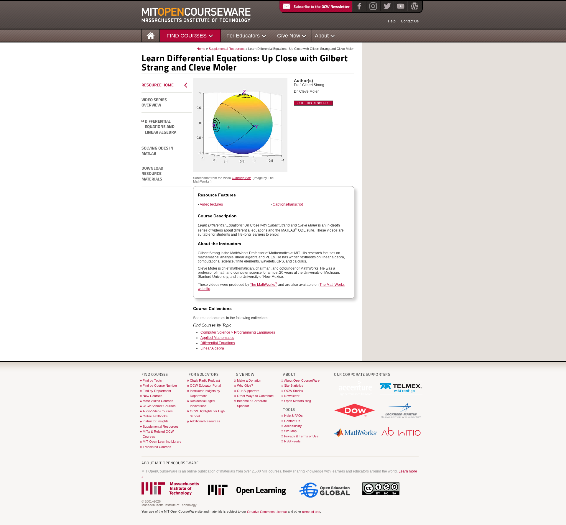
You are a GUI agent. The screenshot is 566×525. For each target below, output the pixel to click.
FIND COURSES (187, 35)
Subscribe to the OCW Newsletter (322, 6)
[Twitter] (386, 10)
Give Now (288, 35)
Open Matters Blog (297, 401)
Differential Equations (217, 343)
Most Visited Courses (158, 401)
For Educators (243, 35)
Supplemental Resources (227, 48)
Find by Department (157, 391)
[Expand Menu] (142, 121)
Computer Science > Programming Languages (237, 332)
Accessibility (293, 426)
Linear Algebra (212, 348)
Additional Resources (205, 421)
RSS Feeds (292, 441)
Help (392, 21)
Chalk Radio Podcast (205, 380)
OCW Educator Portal (205, 385)
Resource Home (158, 85)
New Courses (152, 396)
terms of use (311, 511)
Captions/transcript (288, 204)
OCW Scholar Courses (159, 406)
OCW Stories (293, 391)
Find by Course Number (160, 385)
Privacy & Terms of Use (301, 436)
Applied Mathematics (217, 338)
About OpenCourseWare (302, 380)
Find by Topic (152, 380)
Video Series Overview (154, 102)
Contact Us (410, 21)
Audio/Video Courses (158, 411)
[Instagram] (372, 10)
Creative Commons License (267, 511)
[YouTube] (400, 10)
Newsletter (292, 396)
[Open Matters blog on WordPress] (414, 10)
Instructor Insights (156, 421)
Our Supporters (248, 391)
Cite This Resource (313, 103)
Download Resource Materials (152, 173)
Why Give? (245, 385)
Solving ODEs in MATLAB (157, 150)
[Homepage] (151, 35)
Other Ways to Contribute (255, 396)
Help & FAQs (293, 415)
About (322, 35)
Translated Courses (157, 447)
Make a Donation (249, 380)
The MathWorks (263, 285)
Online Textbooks (155, 416)
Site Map (290, 431)
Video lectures (211, 204)
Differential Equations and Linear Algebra (160, 127)
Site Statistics (293, 385)
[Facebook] (358, 10)
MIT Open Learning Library (162, 441)
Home (201, 48)
